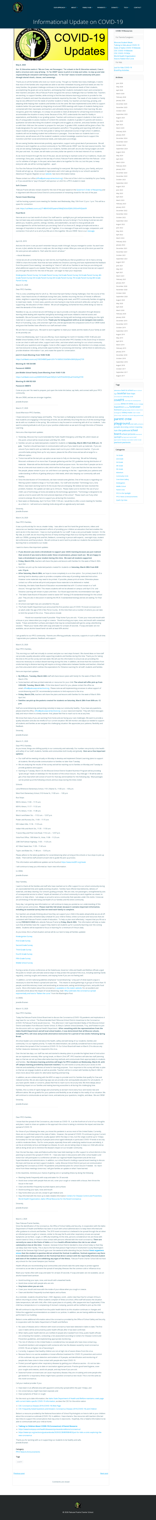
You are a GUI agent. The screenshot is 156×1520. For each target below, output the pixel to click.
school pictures (128, 434)
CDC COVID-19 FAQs (122, 53)
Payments (101, 7)
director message (138, 404)
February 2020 (121, 314)
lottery (124, 412)
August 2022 (120, 224)
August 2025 (120, 118)
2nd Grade (119, 459)
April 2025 (119, 125)
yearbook (118, 442)
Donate (114, 7)
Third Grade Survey (23, 950)
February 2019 (121, 348)
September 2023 (122, 183)
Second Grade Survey (24, 945)
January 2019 (120, 352)
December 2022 (121, 211)
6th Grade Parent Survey (62, 278)
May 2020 (119, 303)
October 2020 (121, 293)
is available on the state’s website (68, 988)
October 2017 (121, 369)
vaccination (130, 440)
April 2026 (119, 90)
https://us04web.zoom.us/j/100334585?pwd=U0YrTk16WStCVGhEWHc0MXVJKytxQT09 (50, 359)
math (134, 412)
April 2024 (119, 159)
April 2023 (119, 197)
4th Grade (119, 466)
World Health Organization (29, 1199)
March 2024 (120, 162)
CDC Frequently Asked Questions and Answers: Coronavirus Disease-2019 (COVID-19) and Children (57, 1409)
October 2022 (121, 217)
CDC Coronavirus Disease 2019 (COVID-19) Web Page (39, 1406)
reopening (138, 427)
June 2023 (119, 190)
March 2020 (120, 310)
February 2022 (121, 242)
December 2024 (121, 138)
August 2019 (120, 334)
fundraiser (135, 406)
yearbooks (126, 442)
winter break (137, 440)
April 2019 (119, 341)
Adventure (119, 472)
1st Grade (119, 455)
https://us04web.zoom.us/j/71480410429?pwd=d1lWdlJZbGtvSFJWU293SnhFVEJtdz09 (53, 208)
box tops (131, 393)
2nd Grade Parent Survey (68, 275)
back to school (127, 390)
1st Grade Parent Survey (48, 275)
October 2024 (121, 145)
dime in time (127, 403)
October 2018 (121, 358)
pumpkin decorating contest (124, 427)
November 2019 (121, 324)
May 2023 (119, 193)
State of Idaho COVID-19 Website (127, 48)
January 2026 (120, 100)
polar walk (133, 424)
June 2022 (119, 228)
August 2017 (120, 376)
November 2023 (121, 176)
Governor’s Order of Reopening (89, 190)
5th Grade (119, 469)
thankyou (124, 440)
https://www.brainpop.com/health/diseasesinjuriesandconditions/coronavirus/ (49, 1429)
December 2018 (121, 355)
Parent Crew (120, 490)
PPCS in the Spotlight (123, 493)
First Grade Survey (23, 941)
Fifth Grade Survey (23, 958)
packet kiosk (139, 415)
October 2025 (121, 111)
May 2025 (119, 121)
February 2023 (121, 204)
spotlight (118, 437)
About (73, 7)
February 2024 (121, 166)
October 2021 (121, 255)
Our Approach (59, 7)
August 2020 (120, 300)
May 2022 (119, 231)
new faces (124, 415)
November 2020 (121, 290)
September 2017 (122, 372)
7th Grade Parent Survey (82, 278)
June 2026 (119, 83)
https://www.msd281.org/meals (73, 862)
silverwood (139, 434)
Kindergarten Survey (24, 936)
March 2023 (120, 200)
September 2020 (122, 297)
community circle (127, 397)
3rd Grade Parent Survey (89, 275)
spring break (125, 437)
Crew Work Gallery (122, 479)
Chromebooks (118, 396)
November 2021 (121, 252)
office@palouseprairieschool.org (49, 178)
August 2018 (120, 365)
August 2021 (120, 262)
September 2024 (122, 149)
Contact (137, 7)
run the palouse (122, 430)
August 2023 (120, 186)
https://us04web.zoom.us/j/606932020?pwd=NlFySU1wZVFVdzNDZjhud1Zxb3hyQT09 (49, 377)
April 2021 (119, 272)
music (119, 415)
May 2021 (119, 269)
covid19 (19, 1462)
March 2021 (120, 276)
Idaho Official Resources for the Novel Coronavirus (61, 1199)
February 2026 (121, 97)
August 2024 (120, 152)
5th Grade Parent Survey (42, 278)
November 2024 (121, 142)
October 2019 (121, 328)
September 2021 (122, 259)
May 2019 (119, 338)
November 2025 (121, 107)
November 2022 (121, 214)
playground (122, 423)
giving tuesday (126, 410)
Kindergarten (120, 483)
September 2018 (122, 362)
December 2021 (121, 248)
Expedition (119, 407)
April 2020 (119, 307)
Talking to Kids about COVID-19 (126, 45)
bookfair (122, 393)
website (48, 174)
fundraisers (118, 410)
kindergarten (117, 412)
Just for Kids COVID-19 (123, 67)
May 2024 (119, 156)
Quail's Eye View (121, 500)
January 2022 (120, 245)
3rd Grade (119, 462)
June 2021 (119, 266)
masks (130, 412)
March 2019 (120, 345)
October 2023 (121, 180)
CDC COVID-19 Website (123, 50)
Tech (126, 7)
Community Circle (122, 476)
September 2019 (122, 331)
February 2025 (121, 131)
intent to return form (137, 410)
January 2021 (120, 283)
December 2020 (121, 286)
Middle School (121, 486)
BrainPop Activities (121, 70)
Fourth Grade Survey (24, 954)
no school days (132, 415)
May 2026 (119, 87)
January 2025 (120, 135)
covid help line (128, 400)
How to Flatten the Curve (124, 59)
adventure (117, 390)
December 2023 (121, 173)
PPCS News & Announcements (28, 1452)
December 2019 (121, 321)
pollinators (140, 424)
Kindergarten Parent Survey (27, 275)
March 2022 (120, 238)
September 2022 (122, 221)
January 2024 (120, 169)
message (90, 231)
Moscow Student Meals (123, 42)
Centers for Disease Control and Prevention (84, 1196)
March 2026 (120, 94)
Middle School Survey (24, 963)
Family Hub (87, 7)
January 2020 (120, 317)
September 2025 (122, 114)
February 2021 (121, 279)
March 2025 (120, 128)
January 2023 (120, 207)
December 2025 (121, 104)
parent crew (123, 419)
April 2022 (119, 235)
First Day (126, 407)
